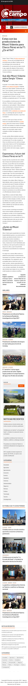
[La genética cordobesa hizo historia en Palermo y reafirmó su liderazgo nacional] (14, 573)
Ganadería (6, 478)
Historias (6, 480)
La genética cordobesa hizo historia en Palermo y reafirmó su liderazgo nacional (14, 587)
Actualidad (10, 339)
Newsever (10, 684)
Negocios (6, 486)
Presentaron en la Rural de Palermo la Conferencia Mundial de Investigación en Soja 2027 (13, 316)
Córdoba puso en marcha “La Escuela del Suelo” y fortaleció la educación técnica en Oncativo (14, 432)
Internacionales (7, 483)
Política (5, 491)
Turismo (6, 496)
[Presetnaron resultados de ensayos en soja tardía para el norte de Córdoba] (14, 330)
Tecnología (6, 494)
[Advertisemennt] (14, 20)
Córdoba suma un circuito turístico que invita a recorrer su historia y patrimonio (13, 532)
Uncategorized (7, 499)
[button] (2, 31)
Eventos (4, 311)
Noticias (6, 488)
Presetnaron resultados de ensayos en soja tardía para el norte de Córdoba (14, 344)
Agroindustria (7, 470)
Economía (6, 473)
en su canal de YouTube (12, 86)
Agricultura (4, 35)
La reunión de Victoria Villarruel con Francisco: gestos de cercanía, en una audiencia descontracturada (19, 280)
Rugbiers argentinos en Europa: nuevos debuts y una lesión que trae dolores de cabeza (8, 279)
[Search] (26, 31)
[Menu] (2, 31)
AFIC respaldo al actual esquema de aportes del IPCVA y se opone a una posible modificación (13, 453)
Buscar (6, 382)
